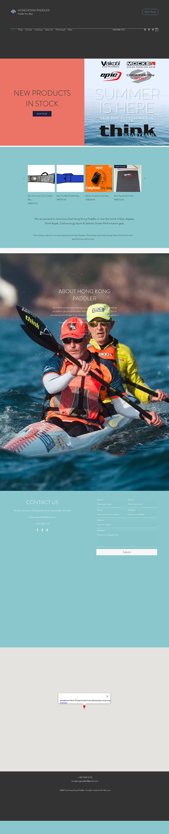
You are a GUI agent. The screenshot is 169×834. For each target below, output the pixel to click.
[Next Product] (145, 178)
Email (130, 500)
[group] (84, 185)
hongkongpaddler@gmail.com (42, 517)
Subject (100, 520)
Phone (100, 510)
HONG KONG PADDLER (33, 10)
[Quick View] (41, 178)
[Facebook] (145, 29)
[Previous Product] (24, 178)
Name (99, 500)
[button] (156, 30)
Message (101, 530)
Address (131, 510)
